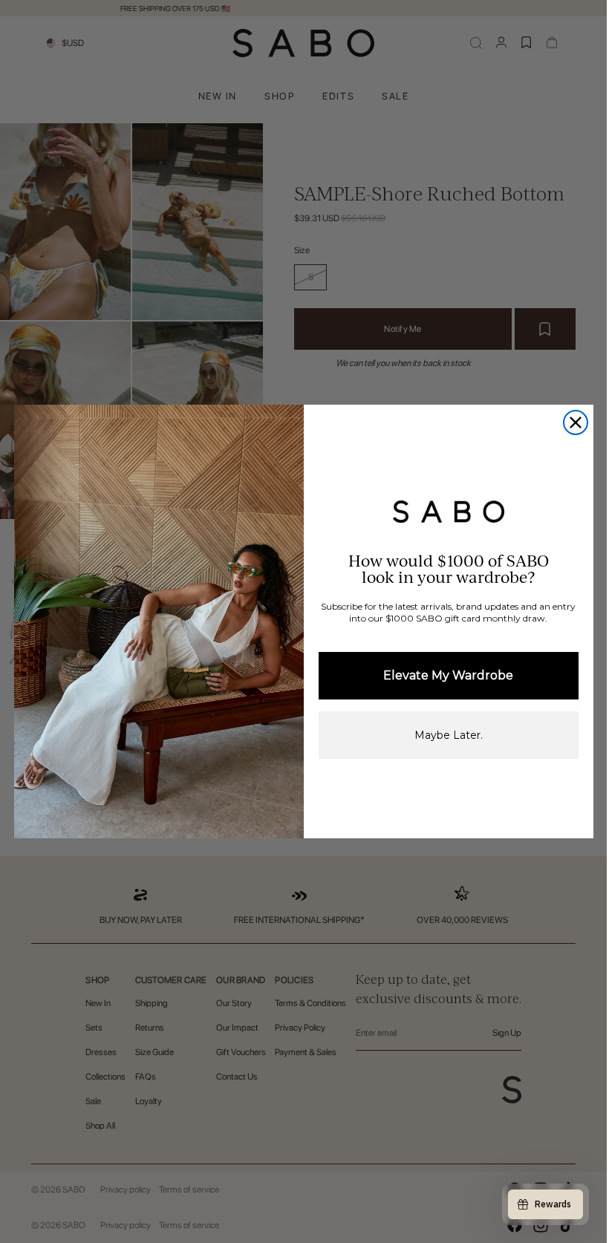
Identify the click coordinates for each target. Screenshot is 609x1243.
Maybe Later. (448, 735)
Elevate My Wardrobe (448, 675)
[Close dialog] (575, 422)
